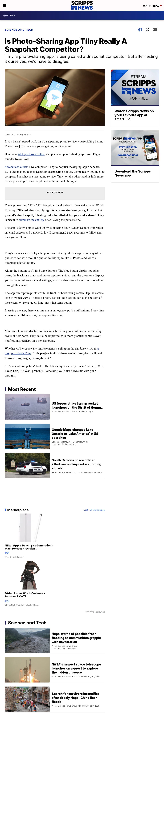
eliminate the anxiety (31, 220)
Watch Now (151, 5)
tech (16, 167)
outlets (24, 167)
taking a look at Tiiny (31, 154)
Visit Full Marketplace (94, 510)
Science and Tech (19, 29)
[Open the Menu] (4, 5)
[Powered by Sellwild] (100, 612)
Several (9, 167)
